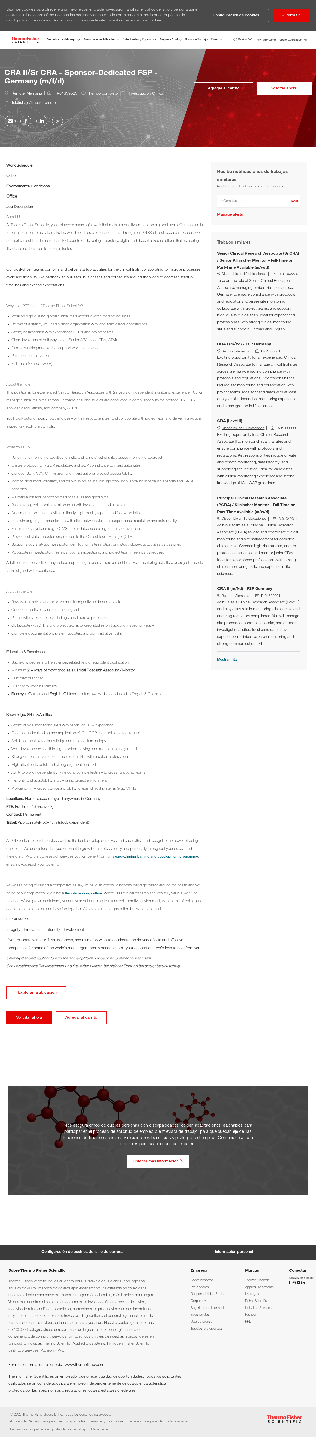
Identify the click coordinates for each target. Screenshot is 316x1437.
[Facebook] (290, 1282)
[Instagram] (294, 1282)
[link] (230, 215)
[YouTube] (299, 1282)
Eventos (216, 39)
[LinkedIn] (303, 1282)
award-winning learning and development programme (155, 857)
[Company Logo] (24, 39)
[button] (236, 15)
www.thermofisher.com (84, 1365)
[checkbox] (223, 88)
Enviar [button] (293, 201)
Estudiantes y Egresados (140, 39)
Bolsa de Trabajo (196, 39)
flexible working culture (83, 893)
